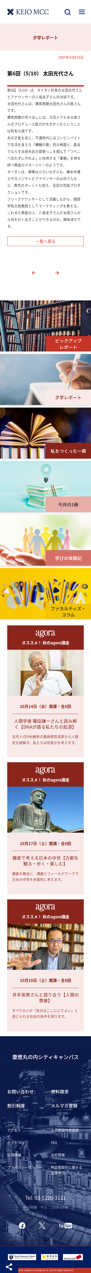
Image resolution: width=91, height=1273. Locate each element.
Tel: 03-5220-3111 (45, 1197)
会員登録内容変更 (65, 1129)
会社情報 (58, 1154)
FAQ (54, 1142)
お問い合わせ (20, 1091)
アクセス (14, 1129)
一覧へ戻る (46, 241)
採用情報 (14, 1154)
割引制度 (16, 1105)
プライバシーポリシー (24, 1167)
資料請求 (60, 1091)
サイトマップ (17, 1142)
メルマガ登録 (64, 1105)
